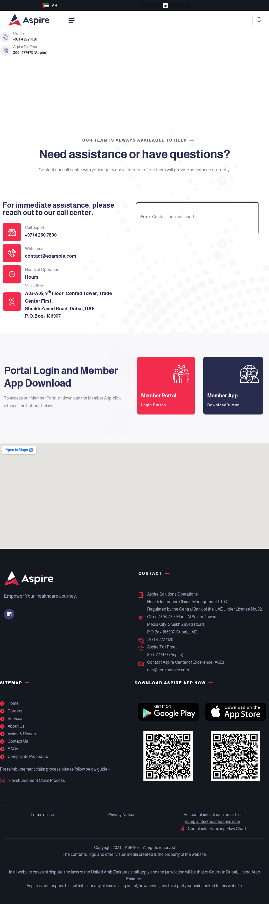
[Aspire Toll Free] (5, 50)
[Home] (29, 20)
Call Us (18, 33)
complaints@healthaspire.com (212, 821)
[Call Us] (5, 37)
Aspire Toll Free (25, 46)
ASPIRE (132, 847)
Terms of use (42, 814)
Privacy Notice (121, 814)
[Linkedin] (165, 5)
